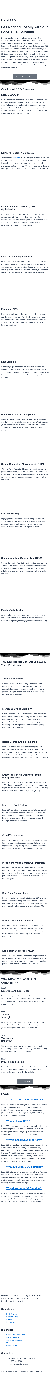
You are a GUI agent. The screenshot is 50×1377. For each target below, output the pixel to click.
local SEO (16, 158)
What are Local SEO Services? (24, 1099)
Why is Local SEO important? (24, 1139)
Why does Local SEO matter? (24, 1188)
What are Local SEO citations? (24, 1166)
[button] (25, 1099)
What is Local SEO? (18, 1121)
